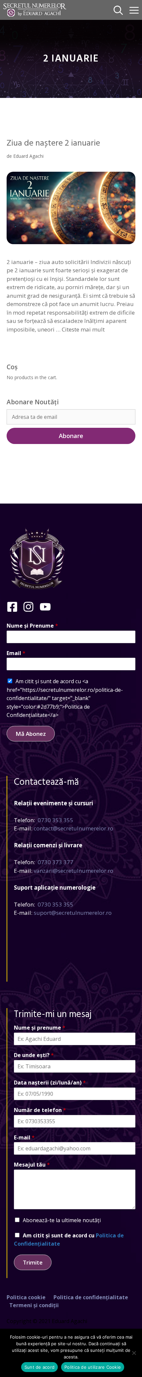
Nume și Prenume (32, 625)
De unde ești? (34, 1055)
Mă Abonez (31, 733)
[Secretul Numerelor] (34, 10)
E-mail (24, 1137)
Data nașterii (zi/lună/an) (50, 1082)
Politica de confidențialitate (90, 1297)
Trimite (33, 1262)
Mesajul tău (32, 1164)
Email (16, 653)
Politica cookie (26, 1297)
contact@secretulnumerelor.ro (73, 828)
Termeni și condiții (34, 1305)
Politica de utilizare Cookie (92, 1367)
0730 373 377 (55, 862)
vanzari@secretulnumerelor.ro (73, 870)
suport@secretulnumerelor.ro (73, 912)
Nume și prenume (39, 1027)
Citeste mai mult (83, 329)
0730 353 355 (55, 820)
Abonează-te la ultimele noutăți (62, 1220)
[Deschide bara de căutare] (118, 10)
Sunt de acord (39, 1367)
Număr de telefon (40, 1110)
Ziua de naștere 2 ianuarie (53, 143)
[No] (133, 1353)
